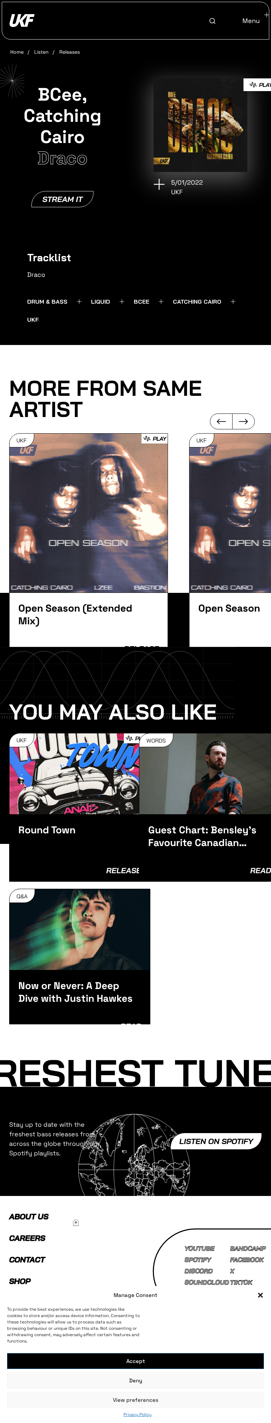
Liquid (100, 301)
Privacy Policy (137, 1414)
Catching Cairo (197, 301)
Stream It (62, 199)
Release (123, 870)
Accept (135, 1361)
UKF (33, 319)
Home (17, 52)
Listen (41, 52)
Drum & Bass (47, 301)
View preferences (135, 1400)
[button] (260, 1295)
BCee (141, 301)
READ (260, 870)
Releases (69, 52)
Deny (135, 1380)
